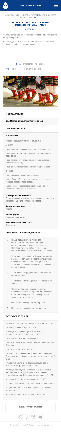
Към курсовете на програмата (32, 64)
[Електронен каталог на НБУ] (5, 5)
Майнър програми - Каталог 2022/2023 (20, 15)
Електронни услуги (30, 406)
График (13, 69)
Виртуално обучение (33, 69)
